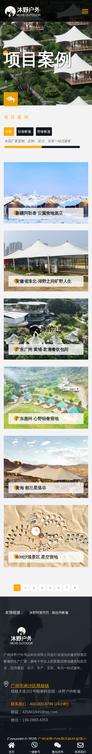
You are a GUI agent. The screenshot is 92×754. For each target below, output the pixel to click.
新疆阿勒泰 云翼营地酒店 (39, 213)
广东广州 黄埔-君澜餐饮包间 (42, 349)
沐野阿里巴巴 (39, 612)
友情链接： (14, 612)
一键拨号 (34, 752)
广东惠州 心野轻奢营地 (37, 418)
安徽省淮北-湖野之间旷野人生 (43, 281)
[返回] (11, 101)
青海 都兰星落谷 (31, 487)
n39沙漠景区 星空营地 (37, 557)
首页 (11, 752)
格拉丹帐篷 (60, 612)
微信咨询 (57, 752)
